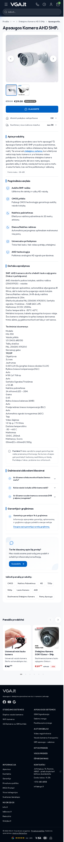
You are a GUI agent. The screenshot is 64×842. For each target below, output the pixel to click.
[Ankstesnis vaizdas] (10, 58)
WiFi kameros (9, 719)
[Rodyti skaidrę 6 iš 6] (43, 674)
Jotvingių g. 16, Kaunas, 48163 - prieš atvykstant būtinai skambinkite (44, 771)
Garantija (7, 778)
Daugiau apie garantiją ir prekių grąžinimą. (31, 527)
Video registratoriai (42, 733)
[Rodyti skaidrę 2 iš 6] (25, 674)
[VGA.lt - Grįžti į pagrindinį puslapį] (18, 4)
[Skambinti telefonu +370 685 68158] (37, 4)
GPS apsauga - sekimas (44, 742)
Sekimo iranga (40, 718)
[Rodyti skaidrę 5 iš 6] (38, 674)
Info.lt (5, 807)
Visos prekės (41, 753)
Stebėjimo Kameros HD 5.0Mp (32, 21)
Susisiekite (16, 564)
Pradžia (6, 21)
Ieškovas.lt (7, 811)
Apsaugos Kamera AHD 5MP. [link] (54, 21)
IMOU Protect (8, 788)
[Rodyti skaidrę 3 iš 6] (30, 674)
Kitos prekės (41, 748)
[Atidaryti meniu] (6, 4)
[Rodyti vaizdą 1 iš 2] (11, 90)
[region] (32, 65)
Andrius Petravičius (19, 833)
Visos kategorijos (10, 792)
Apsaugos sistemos (44, 709)
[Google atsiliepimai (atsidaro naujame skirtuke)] (14, 702)
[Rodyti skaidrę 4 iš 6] (34, 674)
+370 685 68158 (40, 782)
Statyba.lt (7, 821)
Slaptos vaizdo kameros (13, 714)
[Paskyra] (51, 4)
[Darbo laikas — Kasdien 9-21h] (44, 4)
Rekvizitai (7, 816)
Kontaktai (7, 774)
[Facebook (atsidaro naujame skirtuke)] (4, 702)
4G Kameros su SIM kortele (14, 724)
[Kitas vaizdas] (53, 58)
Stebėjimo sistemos (13, 709)
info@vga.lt (39, 786)
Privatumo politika (10, 783)
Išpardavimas (41, 758)
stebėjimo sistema (33, 151)
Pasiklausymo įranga (43, 723)
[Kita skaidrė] (58, 619)
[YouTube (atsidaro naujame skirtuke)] (9, 702)
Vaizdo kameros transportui (46, 738)
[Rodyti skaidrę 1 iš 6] (21, 674)
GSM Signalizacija (41, 714)
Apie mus (7, 769)
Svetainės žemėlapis (11, 797)
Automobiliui (41, 729)
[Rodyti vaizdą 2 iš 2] (23, 90)
